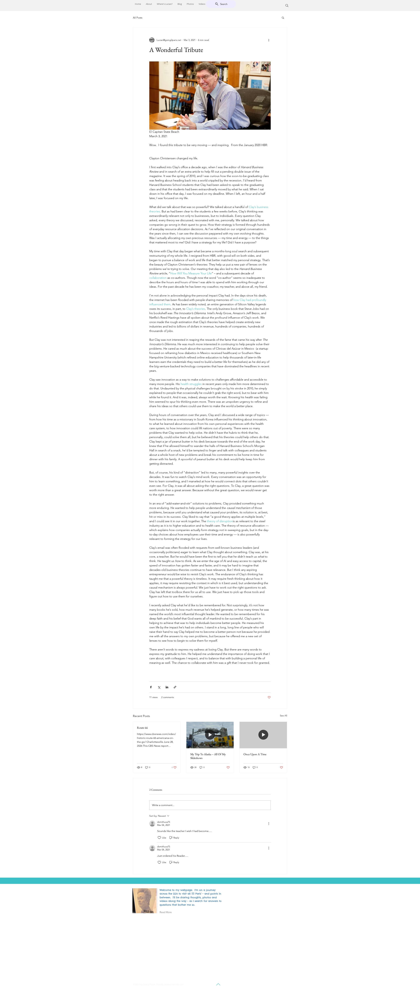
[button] (282, 17)
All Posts (137, 17)
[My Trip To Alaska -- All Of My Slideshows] (210, 735)
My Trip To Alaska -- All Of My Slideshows (208, 756)
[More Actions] (269, 824)
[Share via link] (175, 687)
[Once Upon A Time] (263, 735)
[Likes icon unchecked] (159, 838)
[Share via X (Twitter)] (158, 687)
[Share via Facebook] (150, 687)
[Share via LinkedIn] (166, 687)
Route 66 (142, 727)
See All (283, 715)
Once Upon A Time (254, 754)
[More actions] (269, 40)
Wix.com (180, 984)
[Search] (287, 5)
